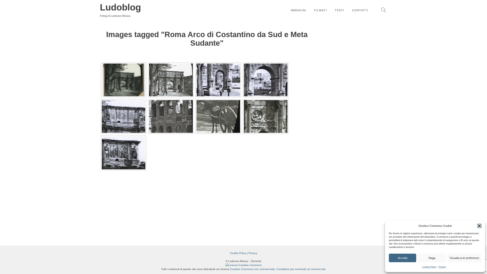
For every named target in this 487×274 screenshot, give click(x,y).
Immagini (298, 10)
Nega (432, 258)
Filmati (320, 10)
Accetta (402, 258)
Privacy (442, 267)
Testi (339, 10)
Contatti (360, 10)
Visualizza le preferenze (464, 258)
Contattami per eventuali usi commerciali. (301, 269)
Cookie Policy (429, 267)
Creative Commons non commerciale (252, 269)
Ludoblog (120, 7)
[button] (479, 226)
